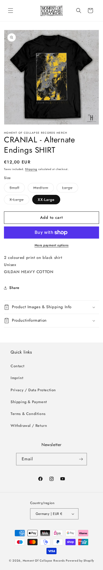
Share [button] (14, 287)
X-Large (19, 200)
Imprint (17, 377)
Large (70, 188)
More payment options (52, 245)
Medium (43, 188)
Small (17, 188)
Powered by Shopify (80, 560)
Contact (17, 366)
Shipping (31, 169)
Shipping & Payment (29, 401)
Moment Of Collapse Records (44, 560)
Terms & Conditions (28, 413)
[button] (10, 10)
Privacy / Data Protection (33, 390)
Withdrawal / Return (29, 425)
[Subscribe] (81, 459)
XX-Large (46, 199)
